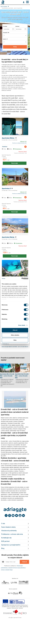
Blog (2, 548)
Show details (21, 325)
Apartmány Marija (8, 237)
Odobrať (24, 562)
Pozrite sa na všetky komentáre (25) (19, 193)
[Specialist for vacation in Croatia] (15, 509)
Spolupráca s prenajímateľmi (10, 545)
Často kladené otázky (8, 527)
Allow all (15, 330)
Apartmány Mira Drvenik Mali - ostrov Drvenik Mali (7, 375)
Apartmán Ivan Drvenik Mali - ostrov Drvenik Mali (21, 375)
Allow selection (15, 335)
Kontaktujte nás (6, 538)
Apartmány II (6, 188)
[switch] (26, 309)
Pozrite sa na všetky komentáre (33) (19, 143)
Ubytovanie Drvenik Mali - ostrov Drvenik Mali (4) (15, 346)
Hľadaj (15, 46)
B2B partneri (5, 541)
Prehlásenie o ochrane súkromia (12, 534)
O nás (3, 523)
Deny (15, 340)
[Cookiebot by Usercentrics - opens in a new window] (21, 279)
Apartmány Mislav (8, 138)
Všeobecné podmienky (9, 530)
